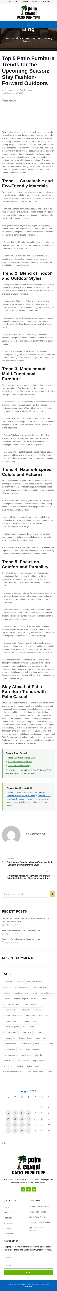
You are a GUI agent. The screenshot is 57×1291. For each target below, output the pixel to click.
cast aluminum (9, 987)
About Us (8, 1212)
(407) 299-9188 (29, 773)
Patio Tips (39, 1055)
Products (8, 1218)
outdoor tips (41, 1038)
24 (8, 1131)
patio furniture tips (11, 1055)
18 (15, 1125)
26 (22, 1131)
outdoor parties (9, 1032)
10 (8, 1119)
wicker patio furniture (36, 1072)
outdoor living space (31, 1027)
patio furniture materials (29, 1049)
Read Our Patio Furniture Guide (22, 758)
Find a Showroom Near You (20, 761)
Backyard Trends (34, 982)
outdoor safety (9, 1038)
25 (15, 1131)
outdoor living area (11, 1027)
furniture (6, 998)
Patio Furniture (25, 90)
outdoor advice (30, 1004)
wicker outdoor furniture (13, 1072)
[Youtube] (34, 1189)
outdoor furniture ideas (13, 1015)
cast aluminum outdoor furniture (32, 987)
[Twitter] (28, 1189)
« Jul (4, 1143)
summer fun (8, 1066)
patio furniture (9, 1049)
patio (51, 1044)
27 (28, 1131)
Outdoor (43, 998)
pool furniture (23, 1060)
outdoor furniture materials (37, 1015)
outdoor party (25, 1032)
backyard (19, 982)
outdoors (38, 1032)
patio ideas (26, 1055)
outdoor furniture (10, 1010)
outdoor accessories (11, 1004)
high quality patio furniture (25, 998)
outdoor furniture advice (31, 1010)
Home (6, 1207)
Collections (9, 1223)
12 (22, 1119)
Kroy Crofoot (10, 90)
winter (50, 1072)
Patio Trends (8, 1060)
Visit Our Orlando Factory (19, 765)
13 (28, 1119)
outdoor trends (9, 1044)
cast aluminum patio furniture (15, 993)
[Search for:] (25, 894)
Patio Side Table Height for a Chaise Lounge (21, 930)
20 (28, 1125)
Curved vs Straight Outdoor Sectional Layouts (21, 939)
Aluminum (7, 982)
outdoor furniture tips (12, 1021)
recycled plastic (39, 1060)
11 (15, 1119)
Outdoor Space (25, 1038)
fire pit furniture (46, 993)
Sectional (8, 402)
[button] (28, 24)
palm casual (40, 1044)
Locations (8, 1228)
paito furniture (25, 1044)
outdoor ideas (30, 1021)
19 (22, 1125)
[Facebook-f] (23, 1189)
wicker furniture (33, 1066)
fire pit (42, 646)
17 (8, 1125)
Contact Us (9, 1233)
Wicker (20, 1066)
